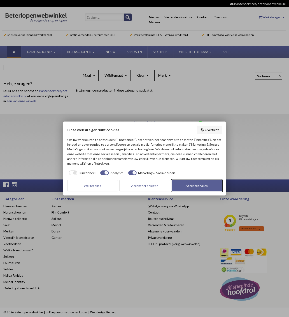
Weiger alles (92, 186)
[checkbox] (81, 172)
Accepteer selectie (144, 186)
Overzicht (212, 130)
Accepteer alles (197, 186)
